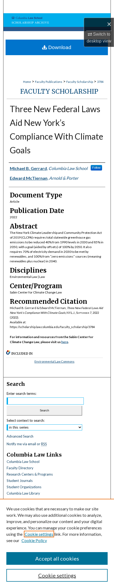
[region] (57, 543)
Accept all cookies (57, 558)
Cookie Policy (34, 540)
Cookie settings (39, 534)
